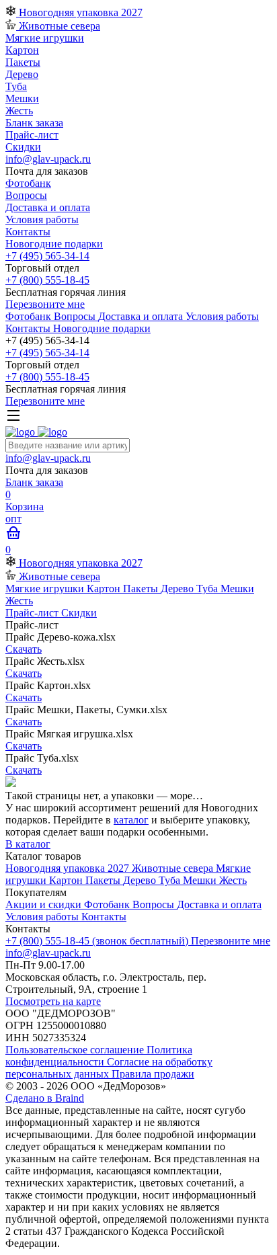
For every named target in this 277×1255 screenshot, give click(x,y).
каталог (131, 819)
